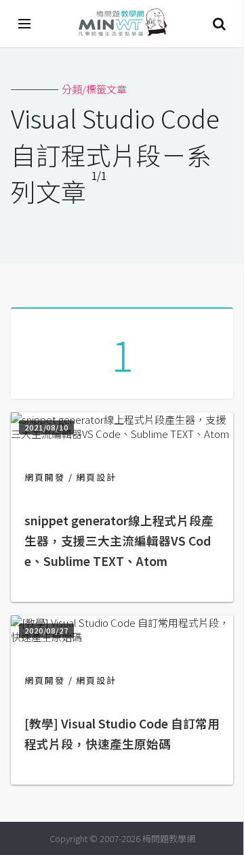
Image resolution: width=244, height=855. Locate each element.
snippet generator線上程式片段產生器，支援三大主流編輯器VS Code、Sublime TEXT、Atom (119, 540)
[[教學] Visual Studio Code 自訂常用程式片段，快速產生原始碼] (122, 637)
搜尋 (219, 23)
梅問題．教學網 (122, 24)
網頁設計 (96, 476)
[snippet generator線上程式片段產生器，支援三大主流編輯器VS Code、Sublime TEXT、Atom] (122, 433)
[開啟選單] (25, 23)
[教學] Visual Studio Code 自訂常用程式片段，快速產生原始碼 (122, 733)
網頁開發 (44, 476)
